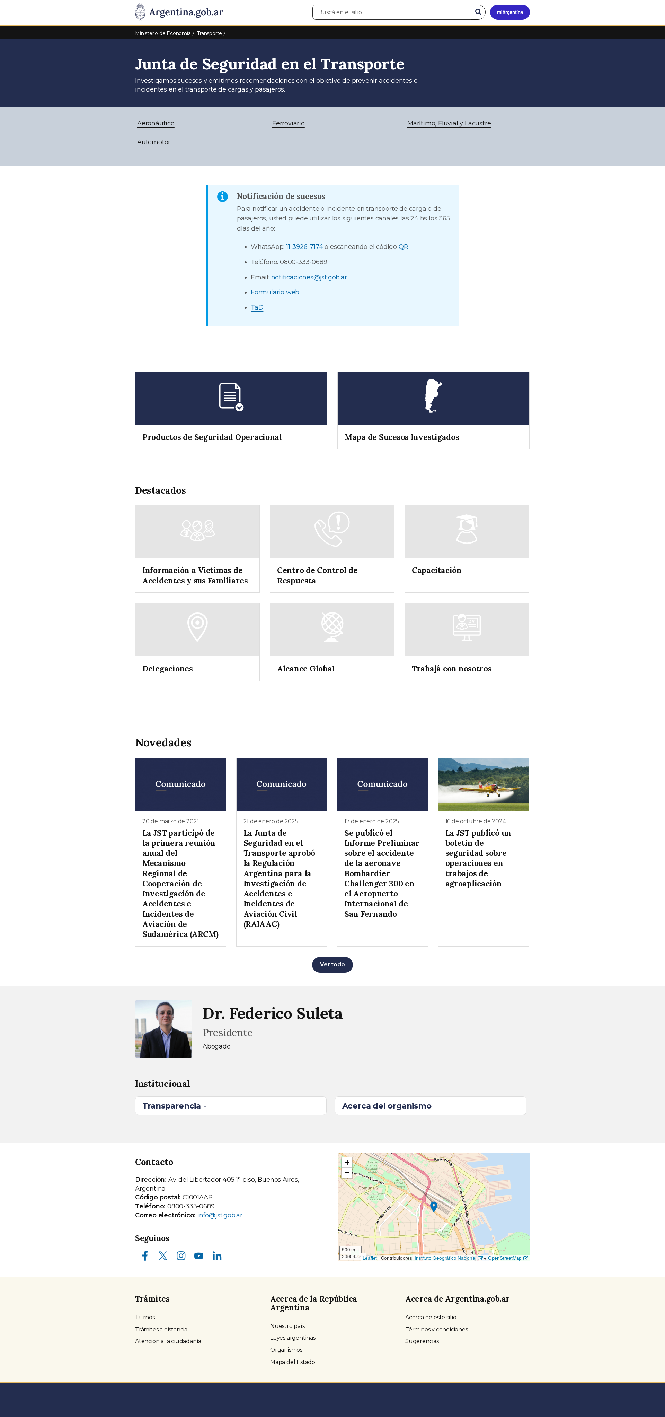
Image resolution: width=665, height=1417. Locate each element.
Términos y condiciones (436, 1329)
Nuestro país (287, 1326)
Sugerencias (422, 1341)
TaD (257, 307)
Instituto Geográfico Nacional (445, 1257)
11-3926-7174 (304, 247)
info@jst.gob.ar (219, 1215)
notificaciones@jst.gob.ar (309, 277)
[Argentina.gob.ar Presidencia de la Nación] (179, 12)
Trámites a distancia (161, 1329)
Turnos (145, 1317)
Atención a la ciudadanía (168, 1341)
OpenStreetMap (505, 1257)
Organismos (286, 1350)
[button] (434, 1207)
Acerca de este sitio (430, 1317)
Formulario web (275, 292)
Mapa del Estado (292, 1362)
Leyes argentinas (293, 1338)
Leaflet (370, 1257)
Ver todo (332, 964)
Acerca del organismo (387, 1106)
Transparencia (172, 1106)
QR (403, 247)
